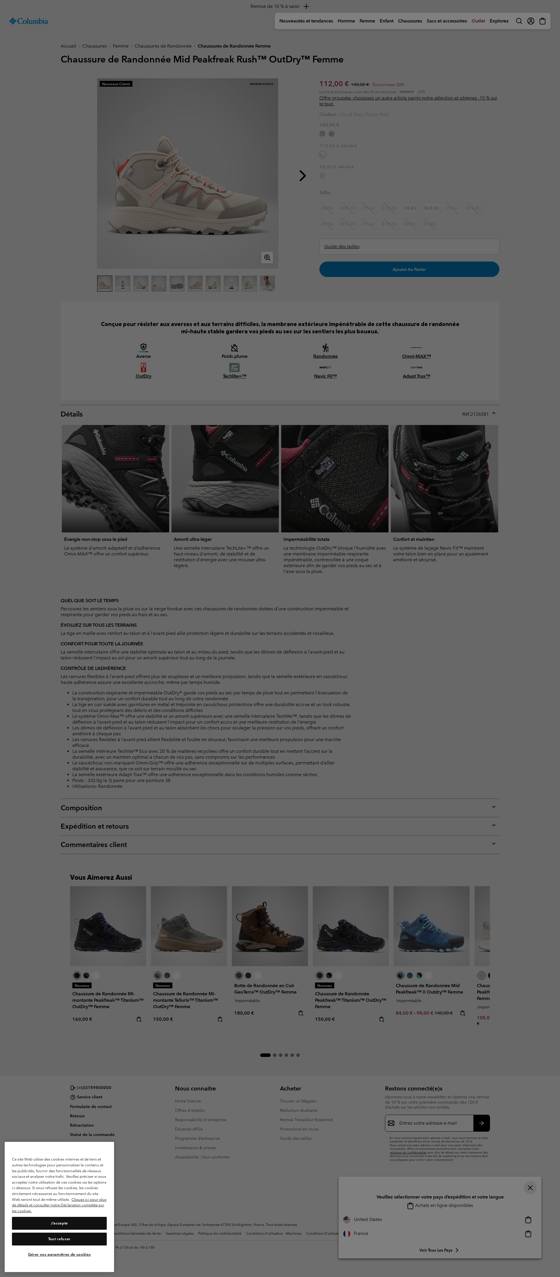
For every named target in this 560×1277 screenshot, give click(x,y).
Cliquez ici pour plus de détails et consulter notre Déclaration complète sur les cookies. (59, 1205)
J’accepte (59, 1223)
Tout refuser (59, 1238)
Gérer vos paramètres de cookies (59, 1254)
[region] (59, 1207)
